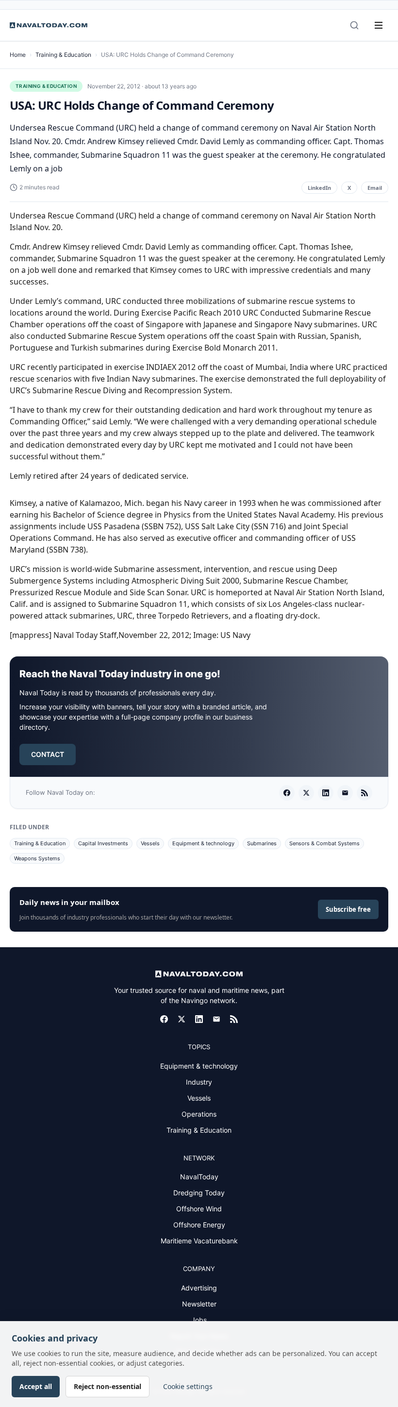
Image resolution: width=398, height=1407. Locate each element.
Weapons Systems (37, 858)
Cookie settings (188, 1386)
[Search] (354, 25)
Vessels (150, 843)
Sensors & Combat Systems (324, 843)
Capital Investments (103, 843)
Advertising (199, 1288)
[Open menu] (378, 25)
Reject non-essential (107, 1386)
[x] (306, 793)
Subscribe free (348, 909)
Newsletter (199, 1304)
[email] (345, 793)
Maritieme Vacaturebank (199, 1241)
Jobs (199, 1320)
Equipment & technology (203, 843)
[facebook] (287, 793)
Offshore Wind (199, 1209)
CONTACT (47, 754)
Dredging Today (199, 1193)
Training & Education (63, 54)
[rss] (364, 793)
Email (374, 187)
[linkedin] (325, 793)
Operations (199, 1114)
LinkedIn (319, 187)
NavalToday (199, 1176)
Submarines (262, 843)
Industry (199, 1082)
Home (18, 54)
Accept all (35, 1386)
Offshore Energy (199, 1225)
